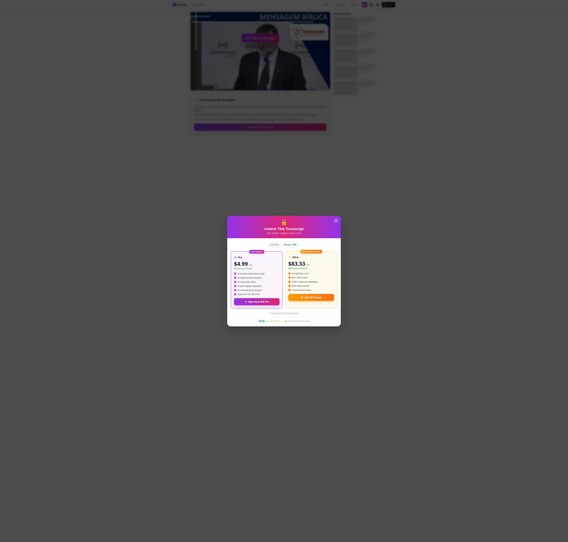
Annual (290, 244)
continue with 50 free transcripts (285, 313)
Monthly (275, 244)
